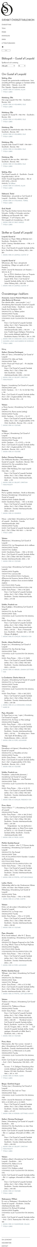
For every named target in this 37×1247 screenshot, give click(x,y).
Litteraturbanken (8, 43)
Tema (4, 28)
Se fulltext (12, 183)
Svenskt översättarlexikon (18, 19)
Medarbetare (6, 1243)
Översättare (6, 24)
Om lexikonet (7, 1240)
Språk (4, 39)
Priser (4, 32)
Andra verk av (14, 89)
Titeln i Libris (7, 92)
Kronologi (6, 36)
